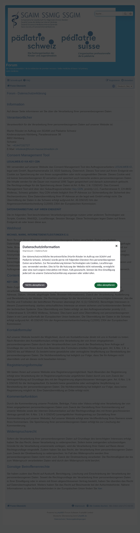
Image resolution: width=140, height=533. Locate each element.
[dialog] (70, 266)
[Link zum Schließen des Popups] (116, 246)
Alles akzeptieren (106, 285)
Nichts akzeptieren (34, 285)
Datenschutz (41, 251)
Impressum (28, 251)
